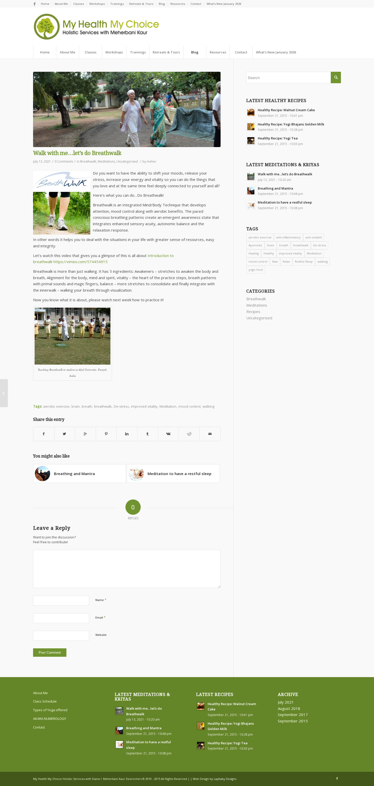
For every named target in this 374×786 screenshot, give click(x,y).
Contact (196, 4)
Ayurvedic (255, 245)
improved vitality (144, 406)
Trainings (117, 4)
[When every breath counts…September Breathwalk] (4, 393)
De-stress (121, 406)
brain (270, 245)
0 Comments (64, 161)
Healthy (269, 253)
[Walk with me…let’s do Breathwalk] (127, 109)
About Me (61, 4)
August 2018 (289, 708)
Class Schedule (45, 701)
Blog (162, 4)
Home (45, 4)
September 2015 (293, 720)
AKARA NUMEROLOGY (49, 718)
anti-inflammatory (288, 237)
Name (100, 599)
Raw (275, 261)
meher (151, 161)
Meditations (106, 161)
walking (208, 406)
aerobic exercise (260, 237)
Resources (177, 4)
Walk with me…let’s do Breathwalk (77, 153)
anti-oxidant (314, 237)
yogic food (256, 269)
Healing (254, 253)
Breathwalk (88, 161)
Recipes (253, 311)
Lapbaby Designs (225, 779)
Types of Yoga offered (50, 710)
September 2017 (293, 714)
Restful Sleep (304, 261)
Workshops (97, 4)
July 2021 (286, 702)
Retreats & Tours (141, 4)
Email (100, 617)
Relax (286, 261)
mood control (189, 406)
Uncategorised (127, 161)
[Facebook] (34, 4)
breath (283, 245)
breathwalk (300, 245)
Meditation (168, 406)
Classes (78, 4)
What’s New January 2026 (224, 4)
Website (101, 635)
